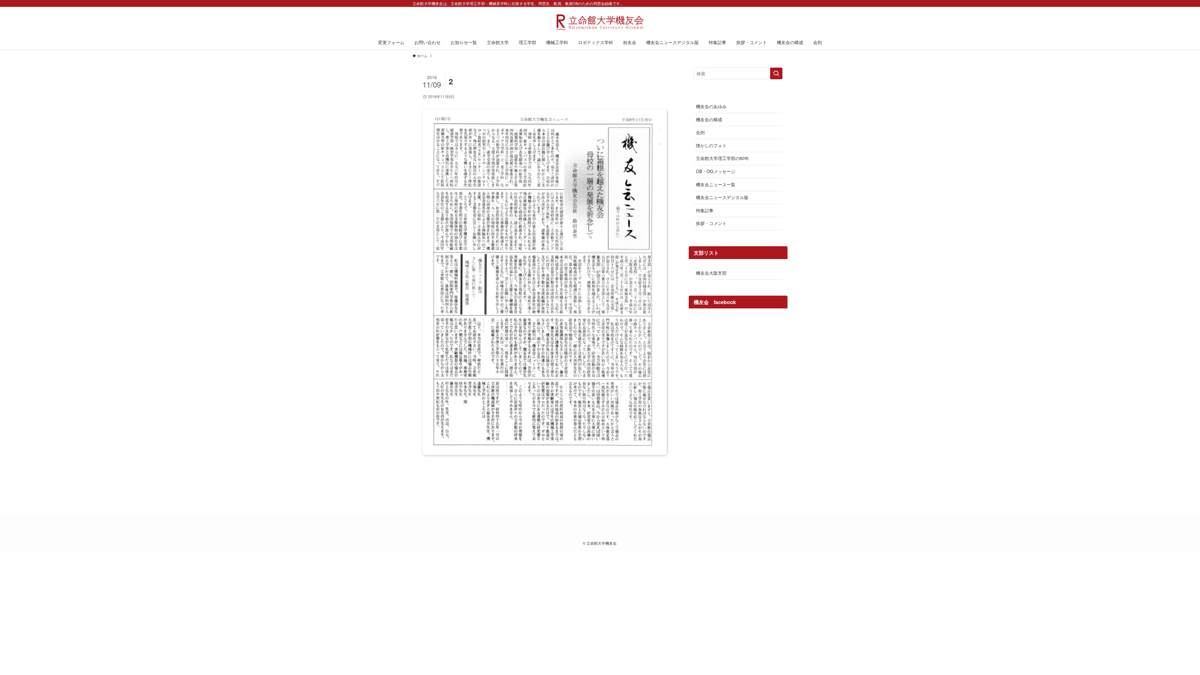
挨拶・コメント (711, 223)
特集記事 (704, 210)
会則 (700, 132)
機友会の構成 (709, 119)
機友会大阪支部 (711, 273)
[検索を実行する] (776, 73)
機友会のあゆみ (711, 106)
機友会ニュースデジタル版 (722, 197)
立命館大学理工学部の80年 (722, 158)
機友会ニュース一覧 (715, 184)
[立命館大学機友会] (600, 22)
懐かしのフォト (711, 145)
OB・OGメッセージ (715, 171)
